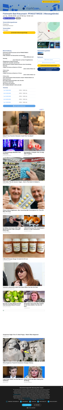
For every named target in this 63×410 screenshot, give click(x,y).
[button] (31, 408)
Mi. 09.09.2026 (7, 99)
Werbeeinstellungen (26, 398)
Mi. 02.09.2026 (7, 93)
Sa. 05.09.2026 (7, 96)
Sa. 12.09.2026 (7, 102)
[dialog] (31, 398)
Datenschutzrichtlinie (40, 399)
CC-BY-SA (58, 40)
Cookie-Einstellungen (28, 399)
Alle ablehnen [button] (37, 404)
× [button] (61, 387)
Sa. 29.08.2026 (7, 90)
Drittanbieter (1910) (16, 394)
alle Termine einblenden (19, 106)
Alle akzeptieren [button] (26, 404)
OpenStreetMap (48, 40)
